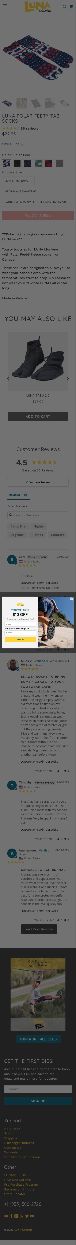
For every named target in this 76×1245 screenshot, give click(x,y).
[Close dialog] (71, 599)
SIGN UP (20, 639)
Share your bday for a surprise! (17, 629)
